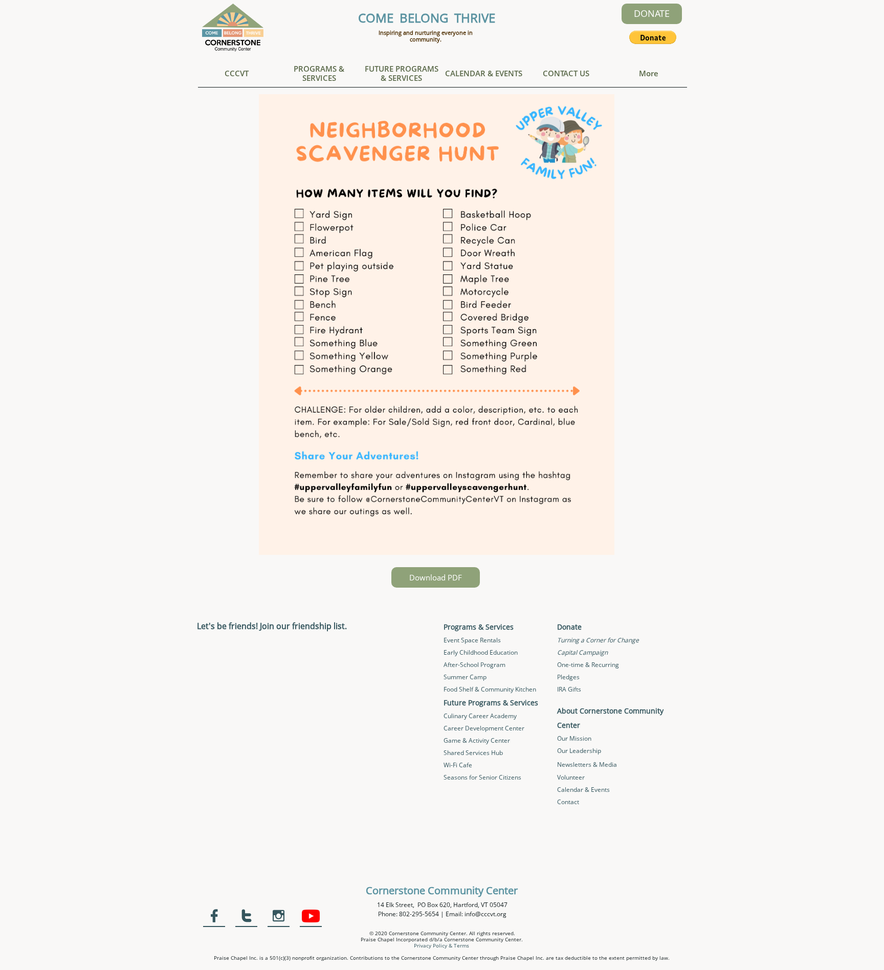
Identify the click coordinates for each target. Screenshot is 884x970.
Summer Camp (465, 677)
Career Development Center (484, 728)
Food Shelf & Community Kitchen (490, 689)
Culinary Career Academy (480, 716)
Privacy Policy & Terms (441, 945)
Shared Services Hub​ (473, 752)
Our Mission (574, 738)
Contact (568, 801)
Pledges (568, 677)
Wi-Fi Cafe (458, 765)
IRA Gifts (569, 689)
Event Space (462, 640)
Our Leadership (579, 750)
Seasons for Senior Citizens (482, 777)
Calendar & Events (583, 789)
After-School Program (474, 664)
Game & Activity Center (477, 740)
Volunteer (571, 777)
